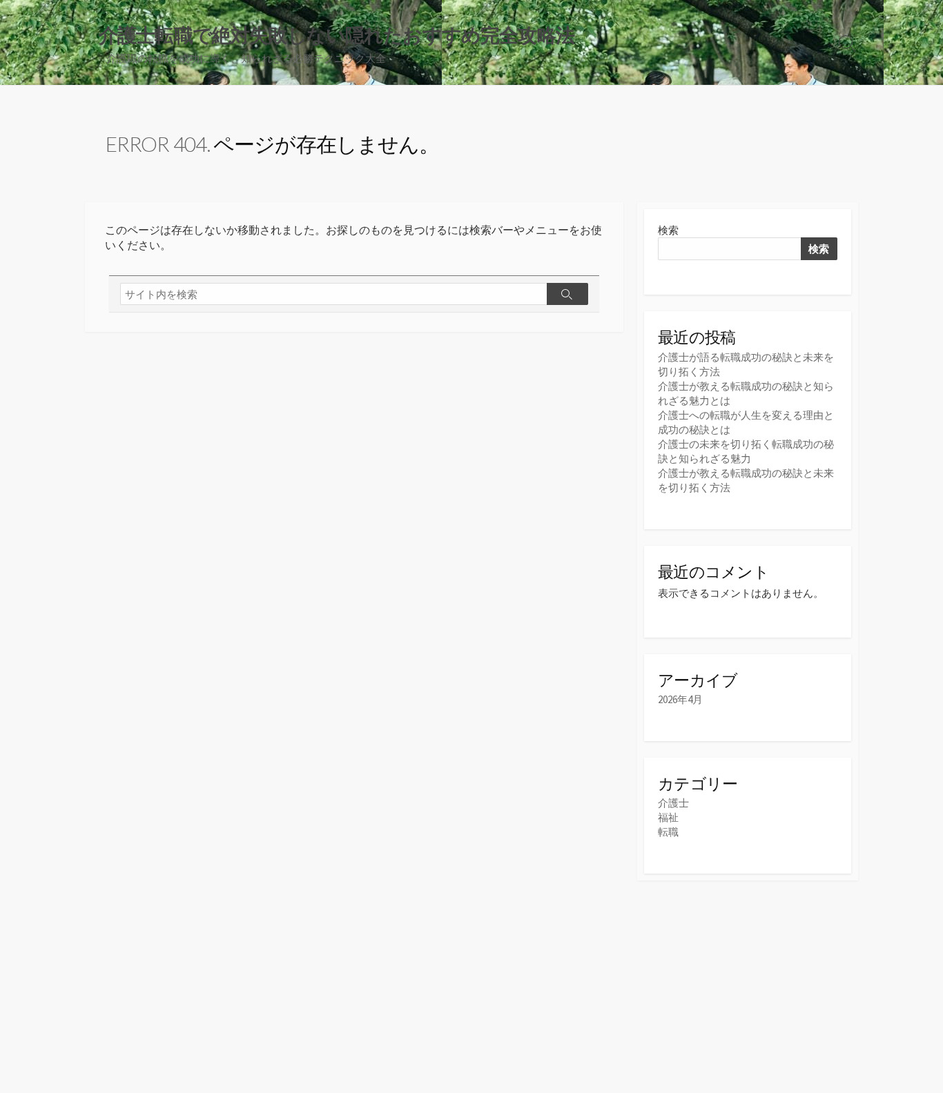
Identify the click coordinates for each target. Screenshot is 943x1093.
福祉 (668, 817)
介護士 (673, 802)
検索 (668, 230)
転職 (668, 831)
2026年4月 (680, 699)
